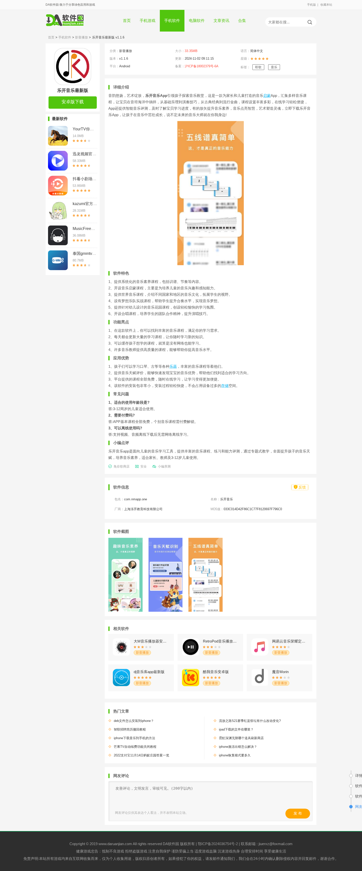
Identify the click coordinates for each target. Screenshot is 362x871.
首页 (127, 20)
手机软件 (172, 20)
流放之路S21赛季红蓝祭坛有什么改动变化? (250, 721)
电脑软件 (197, 20)
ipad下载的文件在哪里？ (236, 729)
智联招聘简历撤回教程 (130, 729)
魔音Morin (280, 672)
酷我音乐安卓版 (216, 672)
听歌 (258, 67)
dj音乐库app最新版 (149, 672)
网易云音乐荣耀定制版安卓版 (290, 641)
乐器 (173, 366)
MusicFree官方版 (88, 228)
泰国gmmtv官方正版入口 (94, 253)
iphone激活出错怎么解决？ (238, 747)
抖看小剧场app (86, 179)
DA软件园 (171, 844)
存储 (225, 385)
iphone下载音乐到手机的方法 (134, 738)
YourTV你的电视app (90, 129)
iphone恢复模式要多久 (235, 755)
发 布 (298, 813)
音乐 (274, 67)
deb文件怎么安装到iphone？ (134, 721)
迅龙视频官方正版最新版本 (96, 154)
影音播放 (81, 37)
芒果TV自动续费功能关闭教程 (135, 747)
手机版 (311, 4)
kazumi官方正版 (87, 204)
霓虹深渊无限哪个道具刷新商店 (241, 738)
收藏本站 (326, 4)
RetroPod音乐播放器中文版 (221, 641)
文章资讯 (221, 20)
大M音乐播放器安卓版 (151, 641)
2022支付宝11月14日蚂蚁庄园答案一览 (141, 755)
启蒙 (267, 95)
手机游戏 (147, 20)
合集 (242, 20)
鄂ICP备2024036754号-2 (218, 844)
